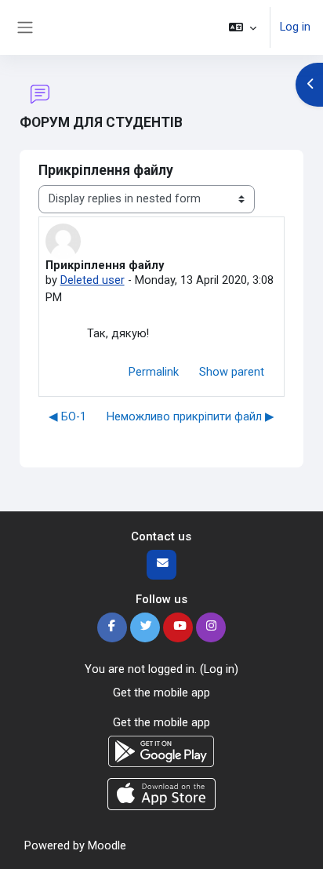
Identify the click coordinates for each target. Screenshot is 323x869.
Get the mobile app (161, 692)
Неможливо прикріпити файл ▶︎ (190, 416)
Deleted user (92, 280)
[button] (243, 27)
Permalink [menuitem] (154, 372)
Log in (295, 27)
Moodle (107, 845)
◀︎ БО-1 (67, 416)
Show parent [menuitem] (231, 372)
